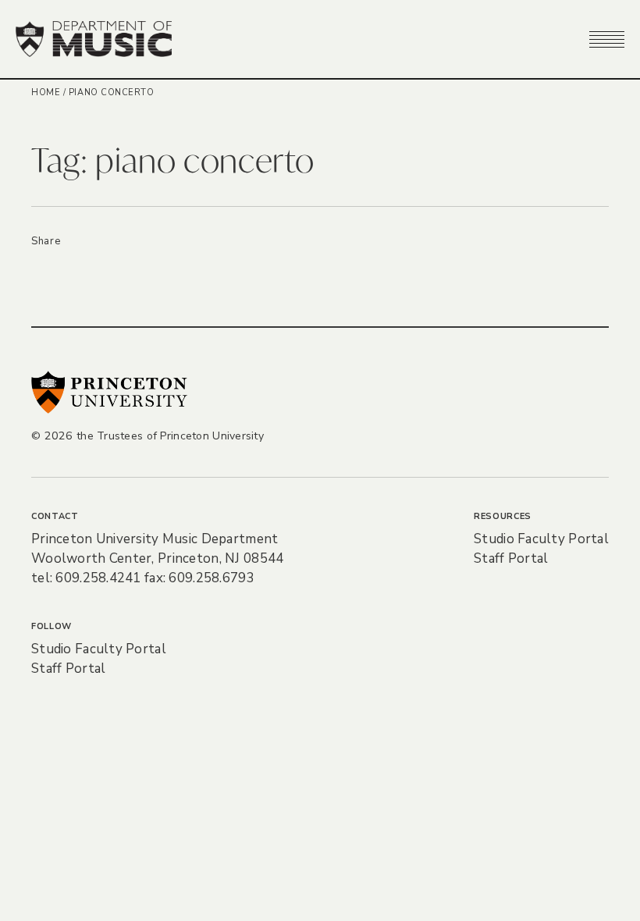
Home (45, 92)
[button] (606, 39)
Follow (51, 626)
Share (45, 241)
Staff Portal (511, 558)
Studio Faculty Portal (541, 539)
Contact (55, 516)
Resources (503, 516)
